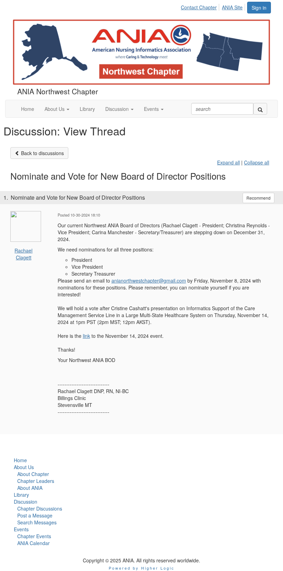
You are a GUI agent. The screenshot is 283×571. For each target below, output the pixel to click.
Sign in (259, 7)
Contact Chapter (199, 7)
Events (21, 529)
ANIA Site (232, 7)
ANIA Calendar (33, 543)
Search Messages (37, 522)
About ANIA (29, 487)
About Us (24, 467)
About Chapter (33, 473)
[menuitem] (200, 6)
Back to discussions (42, 153)
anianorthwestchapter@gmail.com (148, 280)
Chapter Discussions (39, 508)
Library (21, 494)
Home (20, 460)
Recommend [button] (258, 198)
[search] (260, 109)
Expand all (228, 162)
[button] (57, 108)
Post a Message (34, 515)
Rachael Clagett (23, 254)
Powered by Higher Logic (142, 568)
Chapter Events (34, 536)
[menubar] (213, 6)
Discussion (25, 501)
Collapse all (256, 162)
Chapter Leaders (35, 480)
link (86, 335)
